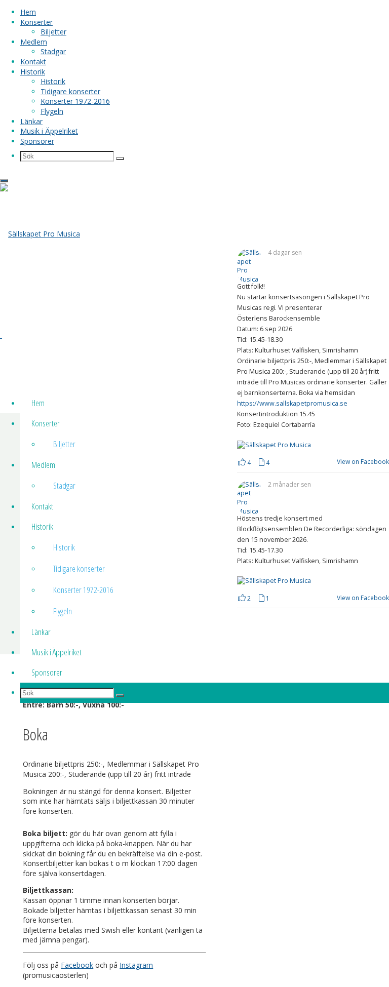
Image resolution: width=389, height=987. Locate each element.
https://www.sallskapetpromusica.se (292, 403)
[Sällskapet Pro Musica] (40, 234)
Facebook (77, 965)
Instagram (136, 965)
